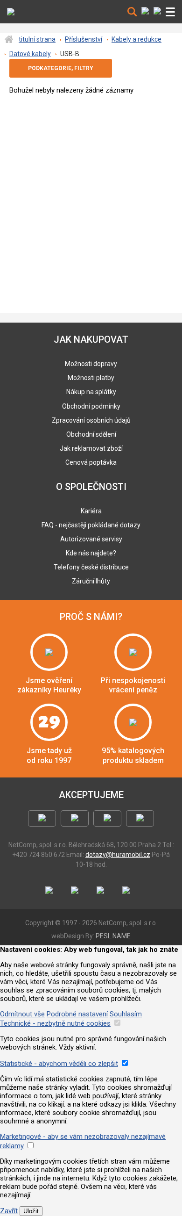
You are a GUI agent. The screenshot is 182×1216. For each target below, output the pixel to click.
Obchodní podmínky (91, 406)
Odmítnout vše (22, 1014)
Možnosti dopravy (91, 363)
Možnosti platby (91, 377)
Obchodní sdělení (91, 434)
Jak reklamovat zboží (91, 448)
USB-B (69, 54)
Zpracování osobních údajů (91, 420)
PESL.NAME (113, 936)
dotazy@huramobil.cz (117, 854)
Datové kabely (30, 54)
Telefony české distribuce (91, 567)
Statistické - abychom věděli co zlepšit (59, 1063)
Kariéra (91, 511)
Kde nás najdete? (91, 553)
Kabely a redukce (136, 39)
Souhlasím (126, 1014)
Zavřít (9, 1211)
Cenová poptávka (91, 462)
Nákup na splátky (91, 392)
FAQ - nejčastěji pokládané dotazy (91, 525)
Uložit (31, 1211)
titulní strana (37, 39)
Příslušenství (83, 39)
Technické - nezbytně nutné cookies (55, 1023)
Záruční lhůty (91, 581)
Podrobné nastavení (77, 1014)
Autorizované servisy (91, 539)
